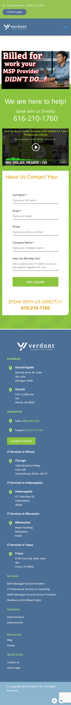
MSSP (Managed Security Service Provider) (31, 594)
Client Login (14, 12)
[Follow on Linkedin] (54, 700)
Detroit (20, 389)
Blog (9, 640)
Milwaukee (22, 522)
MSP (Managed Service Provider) (26, 583)
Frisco (19, 553)
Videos (11, 645)
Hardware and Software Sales (24, 600)
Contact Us (13, 662)
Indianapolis (23, 491)
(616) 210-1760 (35, 5)
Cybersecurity (15, 622)
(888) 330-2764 (31, 420)
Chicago (20, 460)
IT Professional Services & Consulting (28, 589)
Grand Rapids (24, 367)
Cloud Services (15, 617)
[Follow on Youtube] (61, 700)
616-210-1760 (35, 118)
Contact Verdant (21, 441)
